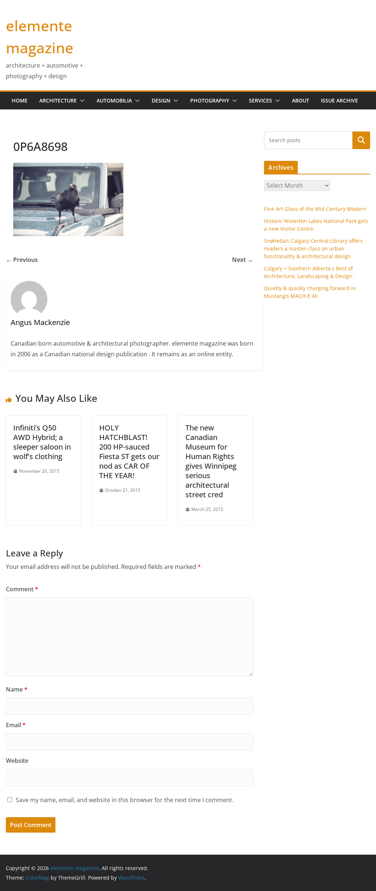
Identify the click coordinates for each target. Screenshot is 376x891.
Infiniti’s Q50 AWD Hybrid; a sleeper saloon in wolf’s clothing (42, 442)
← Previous (22, 260)
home (20, 100)
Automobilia (114, 100)
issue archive (339, 100)
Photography (209, 100)
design (161, 100)
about (300, 100)
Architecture (58, 100)
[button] (81, 100)
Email (16, 725)
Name (17, 689)
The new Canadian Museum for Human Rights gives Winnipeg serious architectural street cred (210, 461)
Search (361, 140)
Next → (242, 260)
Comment (22, 589)
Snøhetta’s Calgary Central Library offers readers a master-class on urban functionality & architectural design (313, 248)
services (260, 100)
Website (17, 761)
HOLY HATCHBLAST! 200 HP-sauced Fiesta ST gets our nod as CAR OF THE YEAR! (129, 451)
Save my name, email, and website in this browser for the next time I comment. (125, 800)
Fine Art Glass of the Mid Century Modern (315, 208)
